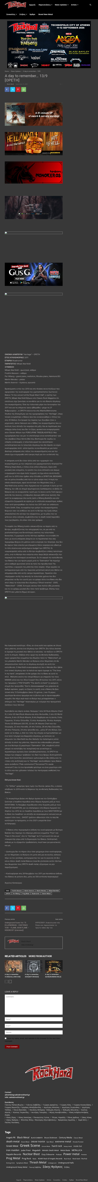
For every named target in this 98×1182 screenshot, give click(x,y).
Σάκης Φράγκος (53, 1166)
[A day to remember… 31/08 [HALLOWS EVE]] (13, 966)
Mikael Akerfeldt (54, 891)
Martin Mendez (41, 891)
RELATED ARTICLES (15, 956)
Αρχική (32, 5)
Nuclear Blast (31, 1154)
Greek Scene (30, 1145)
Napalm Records (13, 1154)
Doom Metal (25, 1142)
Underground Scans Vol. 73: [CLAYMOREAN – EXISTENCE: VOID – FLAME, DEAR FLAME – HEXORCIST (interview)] (17, 926)
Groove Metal (46, 1146)
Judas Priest (26, 1150)
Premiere (84, 1154)
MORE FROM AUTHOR (40, 956)
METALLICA (77, 1150)
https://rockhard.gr (27, 945)
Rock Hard (10, 84)
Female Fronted (78, 1142)
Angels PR (10, 1137)
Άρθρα (32, 14)
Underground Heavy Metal (16, 1167)
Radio (34, 1159)
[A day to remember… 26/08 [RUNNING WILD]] (54, 966)
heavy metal (68, 1146)
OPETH (8, 893)
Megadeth (36, 1150)
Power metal (71, 1154)
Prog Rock (26, 1158)
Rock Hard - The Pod (80, 1159)
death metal (12, 1141)
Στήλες (22, 14)
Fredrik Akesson (17, 891)
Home (7, 71)
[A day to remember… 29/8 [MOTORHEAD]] (33, 966)
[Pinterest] (18, 89)
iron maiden (12, 1150)
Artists (74, 5)
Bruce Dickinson (50, 1137)
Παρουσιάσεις (45, 5)
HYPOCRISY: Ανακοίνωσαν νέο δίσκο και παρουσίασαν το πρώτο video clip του (47, 925)
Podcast (59, 1154)
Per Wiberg (16, 893)
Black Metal (23, 1137)
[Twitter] (12, 89)
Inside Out (78, 1146)
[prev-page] (6, 981)
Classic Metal (78, 1138)
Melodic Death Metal (50, 1150)
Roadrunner (35, 893)
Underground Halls (66, 1163)
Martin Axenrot (29, 891)
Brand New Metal (45, 14)
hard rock (57, 1146)
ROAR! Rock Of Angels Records (50, 1158)
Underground (52, 1163)
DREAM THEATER (38, 1142)
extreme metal (63, 1141)
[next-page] (10, 981)
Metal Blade (65, 1150)
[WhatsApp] (23, 89)
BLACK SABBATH (37, 1138)
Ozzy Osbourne (47, 1154)
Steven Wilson (46, 893)
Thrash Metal (38, 1162)
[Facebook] (7, 89)
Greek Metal (12, 1146)
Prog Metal (25, 893)
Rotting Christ (10, 1163)
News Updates (61, 5)
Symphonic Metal (22, 1163)
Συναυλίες (10, 14)
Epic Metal (50, 1142)
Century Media (65, 1137)
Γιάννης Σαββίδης (35, 1167)
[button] (90, 5)
